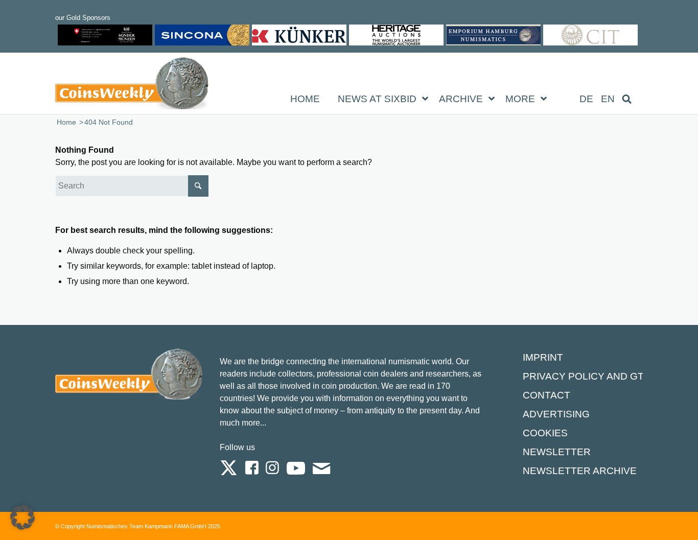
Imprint (543, 357)
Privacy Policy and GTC (587, 376)
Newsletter (557, 452)
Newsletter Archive (580, 470)
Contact (546, 395)
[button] (22, 517)
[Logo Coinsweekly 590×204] (131, 85)
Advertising (556, 414)
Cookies (545, 433)
